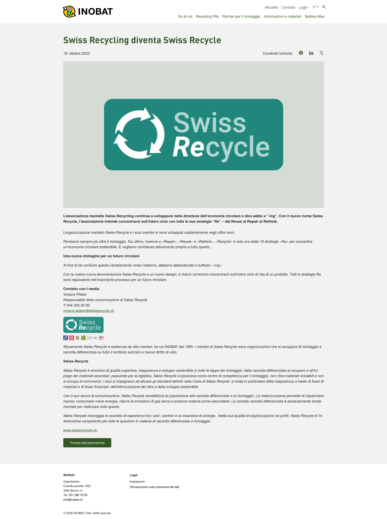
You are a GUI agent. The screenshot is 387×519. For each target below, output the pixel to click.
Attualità (271, 7)
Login (303, 7)
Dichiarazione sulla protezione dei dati (154, 487)
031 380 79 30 (78, 495)
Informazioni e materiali (282, 16)
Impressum (137, 481)
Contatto (288, 7)
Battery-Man (315, 16)
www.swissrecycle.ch (80, 429)
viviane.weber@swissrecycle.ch (88, 310)
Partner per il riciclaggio (241, 16)
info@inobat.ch (73, 499)
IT (314, 6)
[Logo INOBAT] (87, 11)
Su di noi (185, 16)
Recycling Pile (207, 16)
